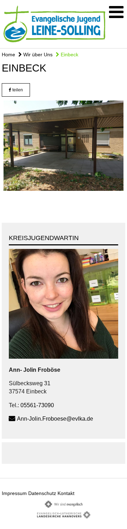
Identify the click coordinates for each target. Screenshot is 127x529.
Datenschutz (42, 493)
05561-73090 (37, 405)
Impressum (14, 493)
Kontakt (66, 493)
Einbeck (68, 54)
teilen (17, 89)
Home (8, 54)
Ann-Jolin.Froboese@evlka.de (55, 419)
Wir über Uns (37, 54)
